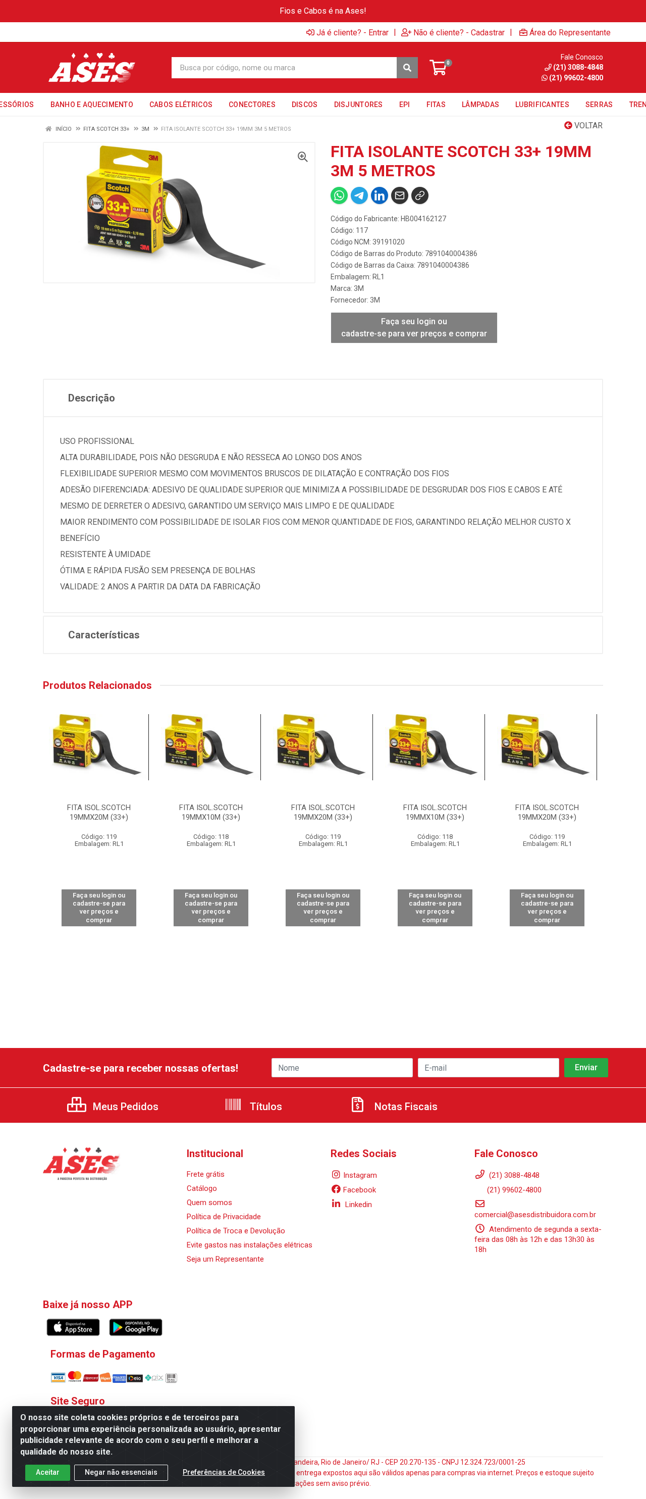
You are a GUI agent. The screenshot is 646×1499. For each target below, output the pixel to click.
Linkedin (357, 1204)
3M (359, 288)
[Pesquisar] (407, 67)
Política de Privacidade (224, 1216)
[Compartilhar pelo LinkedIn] (379, 195)
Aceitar (48, 1472)
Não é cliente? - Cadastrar (459, 32)
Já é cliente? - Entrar (352, 32)
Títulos (264, 1107)
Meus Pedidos (124, 1107)
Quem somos (209, 1202)
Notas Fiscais (405, 1107)
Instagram (360, 1175)
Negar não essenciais (121, 1472)
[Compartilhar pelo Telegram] (359, 195)
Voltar (587, 125)
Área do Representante (570, 32)
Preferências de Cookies (224, 1472)
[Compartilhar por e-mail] (399, 195)
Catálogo (202, 1188)
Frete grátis (206, 1174)
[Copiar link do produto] (419, 195)
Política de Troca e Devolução (236, 1230)
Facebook (359, 1189)
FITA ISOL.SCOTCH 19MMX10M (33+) (211, 812)
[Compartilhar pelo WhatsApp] (339, 195)
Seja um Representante (225, 1259)
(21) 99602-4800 (514, 1189)
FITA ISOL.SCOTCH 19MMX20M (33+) (99, 812)
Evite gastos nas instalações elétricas (249, 1245)
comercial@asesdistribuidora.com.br (535, 1214)
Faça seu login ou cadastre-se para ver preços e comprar (414, 327)
